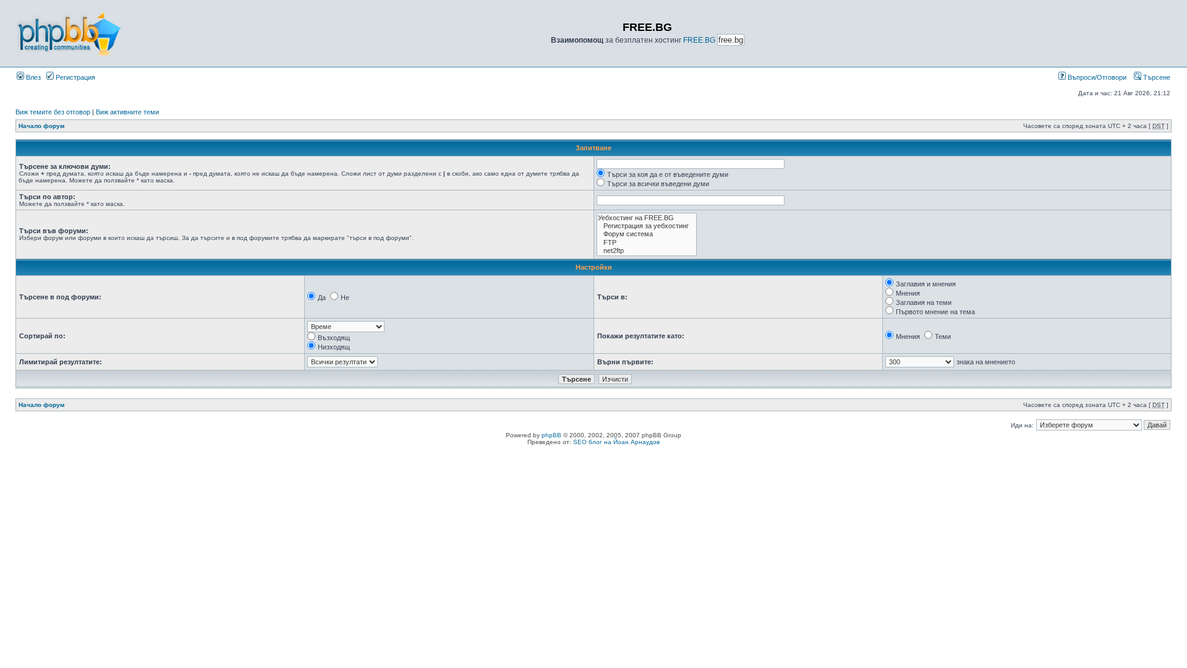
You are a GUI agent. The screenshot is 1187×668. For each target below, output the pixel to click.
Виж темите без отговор (52, 112)
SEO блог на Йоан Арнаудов (616, 442)
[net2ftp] (647, 251)
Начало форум (41, 125)
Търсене (1155, 77)
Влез (32, 77)
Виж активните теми (127, 112)
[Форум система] (647, 234)
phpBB (551, 435)
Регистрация (74, 77)
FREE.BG (699, 40)
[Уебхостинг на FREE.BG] (647, 218)
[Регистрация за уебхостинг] (647, 226)
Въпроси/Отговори (1096, 77)
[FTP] (647, 243)
